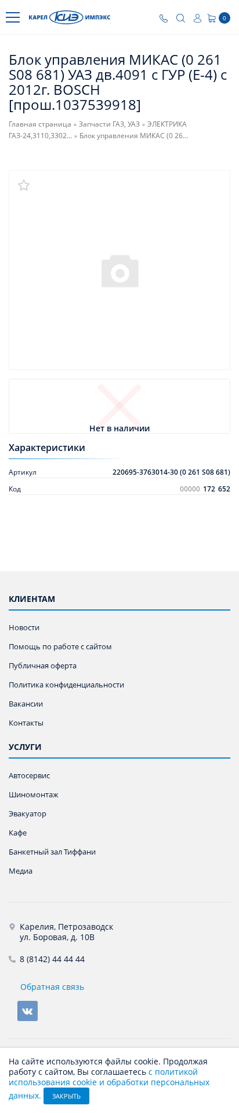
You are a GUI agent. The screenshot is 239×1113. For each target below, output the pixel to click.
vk (27, 1011)
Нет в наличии (119, 429)
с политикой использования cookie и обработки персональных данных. (109, 1083)
